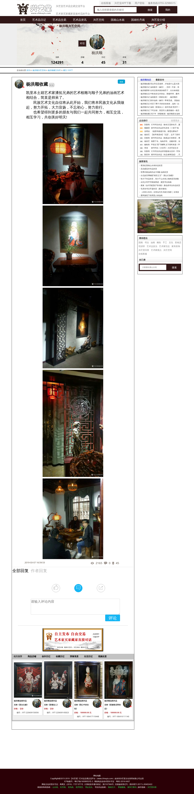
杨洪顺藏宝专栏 (54, 70)
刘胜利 (147, 124)
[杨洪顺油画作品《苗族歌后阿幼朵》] (118, 680)
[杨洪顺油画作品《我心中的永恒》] (88, 680)
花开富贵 (79, 787)
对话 (82, 43)
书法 (147, 242)
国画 (141, 242)
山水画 (55, 787)
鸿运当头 (88, 787)
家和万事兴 (132, 787)
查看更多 (175, 120)
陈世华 (147, 154)
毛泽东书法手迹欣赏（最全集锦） (154, 188)
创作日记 (46, 656)
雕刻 (159, 242)
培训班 (142, 246)
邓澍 (146, 148)
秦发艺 (147, 134)
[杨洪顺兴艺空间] (19, 84)
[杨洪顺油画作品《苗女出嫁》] (28, 680)
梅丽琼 (147, 128)
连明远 (147, 131)
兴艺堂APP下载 (122, 3)
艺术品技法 (152, 246)
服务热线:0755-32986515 (162, 3)
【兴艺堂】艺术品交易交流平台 (82, 778)
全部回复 (20, 570)
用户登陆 (139, 3)
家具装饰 (176, 246)
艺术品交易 (59, 19)
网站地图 (97, 775)
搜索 (150, 9)
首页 (23, 19)
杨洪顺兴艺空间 (39, 70)
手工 (165, 242)
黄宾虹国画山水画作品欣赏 (151, 165)
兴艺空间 (98, 19)
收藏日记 (60, 656)
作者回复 (39, 570)
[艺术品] (34, 8)
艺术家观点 (156, 250)
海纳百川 (111, 787)
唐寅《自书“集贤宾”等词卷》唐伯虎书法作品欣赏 (160, 185)
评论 (113, 618)
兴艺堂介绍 (158, 19)
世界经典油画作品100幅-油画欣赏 (154, 172)
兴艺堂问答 (144, 250)
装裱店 (178, 242)
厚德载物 (121, 787)
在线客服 (106, 3)
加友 (121, 81)
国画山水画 (117, 19)
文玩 (171, 242)
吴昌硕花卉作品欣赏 (149, 168)
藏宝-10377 (68, 70)
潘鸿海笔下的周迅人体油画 (151, 195)
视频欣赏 (102, 656)
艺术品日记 (39, 19)
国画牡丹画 (138, 19)
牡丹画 (63, 787)
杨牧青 (147, 144)
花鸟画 (70, 787)
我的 (167, 9)
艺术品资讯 (80, 19)
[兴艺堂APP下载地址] (73, 638)
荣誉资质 (74, 656)
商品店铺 (32, 656)
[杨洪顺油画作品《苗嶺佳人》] (58, 680)
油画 (153, 242)
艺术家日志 (164, 246)
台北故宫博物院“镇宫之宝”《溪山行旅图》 (158, 175)
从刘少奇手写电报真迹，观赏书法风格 (156, 182)
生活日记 (88, 656)
